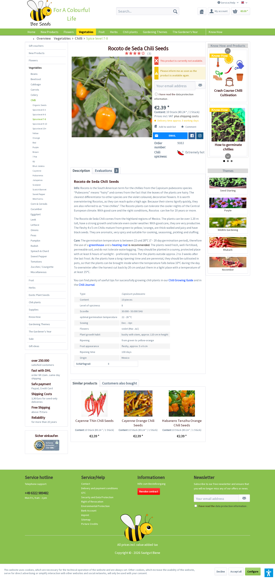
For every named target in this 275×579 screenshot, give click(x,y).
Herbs (32, 287)
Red (34, 142)
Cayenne (37, 170)
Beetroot (36, 79)
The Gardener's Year (40, 331)
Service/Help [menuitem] (228, 2)
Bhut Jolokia (39, 166)
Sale (31, 338)
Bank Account (88, 510)
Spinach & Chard (40, 251)
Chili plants (35, 302)
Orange (36, 137)
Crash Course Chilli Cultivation (228, 92)
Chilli (33, 100)
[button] (269, 572)
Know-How (35, 317)
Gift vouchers (36, 45)
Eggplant (36, 214)
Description (81, 170)
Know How (215, 32)
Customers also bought (119, 383)
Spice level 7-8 (39, 119)
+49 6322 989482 (36, 493)
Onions (35, 230)
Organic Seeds (39, 105)
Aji (34, 161)
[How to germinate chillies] (228, 125)
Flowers (33, 60)
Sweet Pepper (39, 194)
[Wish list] (202, 11)
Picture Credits (89, 524)
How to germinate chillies (228, 146)
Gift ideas (34, 346)
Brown (36, 152)
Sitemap (86, 519)
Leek (33, 219)
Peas (33, 235)
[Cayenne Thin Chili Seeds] (94, 403)
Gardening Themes (39, 324)
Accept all (236, 571)
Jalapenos (37, 180)
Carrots (35, 89)
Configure (252, 571)
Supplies (34, 309)
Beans (34, 74)
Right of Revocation (92, 501)
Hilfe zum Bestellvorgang (152, 483)
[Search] (175, 11)
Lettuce (35, 224)
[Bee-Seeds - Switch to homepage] (39, 13)
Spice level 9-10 (40, 123)
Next (228, 156)
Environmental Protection (95, 506)
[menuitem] (147, 11)
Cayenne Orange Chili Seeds (138, 422)
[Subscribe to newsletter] (244, 498)
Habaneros (38, 175)
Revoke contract (148, 491)
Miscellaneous (39, 272)
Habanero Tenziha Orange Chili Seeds (182, 422)
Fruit (31, 280)
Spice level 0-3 (39, 109)
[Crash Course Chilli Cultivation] (228, 70)
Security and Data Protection (97, 497)
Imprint (85, 515)
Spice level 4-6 (39, 114)
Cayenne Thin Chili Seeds (94, 420)
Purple (36, 147)
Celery (34, 95)
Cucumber (36, 209)
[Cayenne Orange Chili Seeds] (138, 403)
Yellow (36, 133)
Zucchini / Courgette (42, 266)
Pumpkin (35, 240)
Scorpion (37, 184)
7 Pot (35, 156)
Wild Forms (38, 198)
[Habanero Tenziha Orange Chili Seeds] (182, 403)
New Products (37, 53)
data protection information (230, 506)
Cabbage (36, 84)
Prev (228, 51)
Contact (85, 483)
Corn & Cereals (39, 204)
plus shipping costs (186, 116)
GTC (83, 492)
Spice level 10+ (39, 128)
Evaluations (106, 170)
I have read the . (223, 506)
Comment (190, 126)
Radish (34, 246)
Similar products (85, 383)
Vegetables (35, 67)
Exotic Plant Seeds (39, 295)
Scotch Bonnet (39, 189)
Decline (221, 571)
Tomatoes (36, 261)
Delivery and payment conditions (99, 488)
